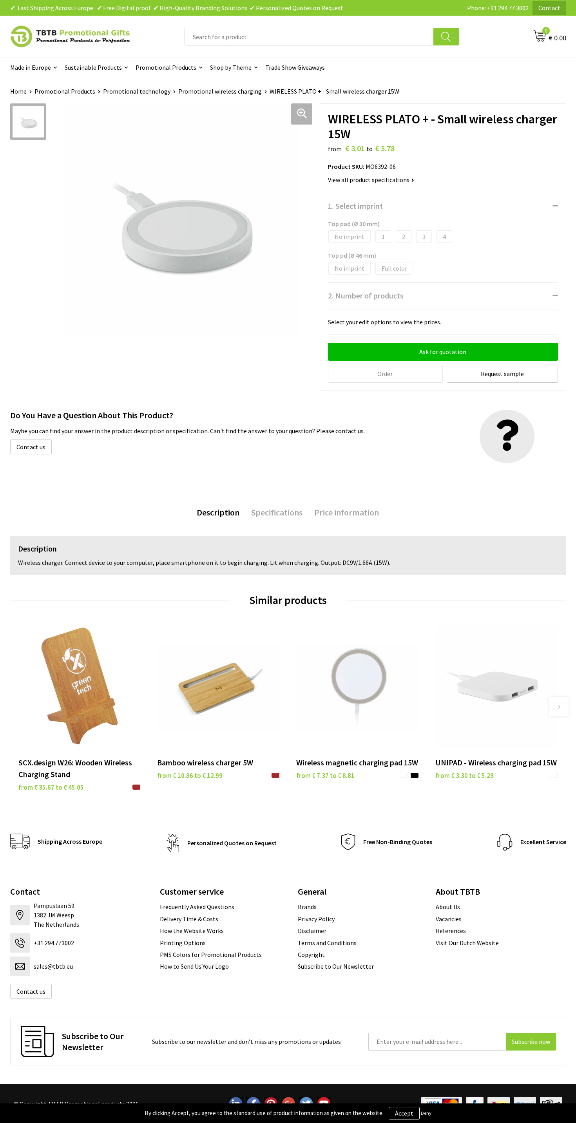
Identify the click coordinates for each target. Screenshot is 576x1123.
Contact (549, 8)
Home (18, 91)
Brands (307, 907)
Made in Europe (30, 67)
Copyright (311, 954)
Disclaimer (312, 931)
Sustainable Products (93, 67)
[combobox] (309, 36)
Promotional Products (166, 67)
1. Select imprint (355, 206)
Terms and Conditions (327, 943)
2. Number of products (366, 295)
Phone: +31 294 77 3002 (498, 8)
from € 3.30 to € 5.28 (464, 775)
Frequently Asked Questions (197, 907)
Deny (426, 1113)
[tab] (218, 512)
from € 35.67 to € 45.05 (51, 787)
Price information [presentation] (346, 512)
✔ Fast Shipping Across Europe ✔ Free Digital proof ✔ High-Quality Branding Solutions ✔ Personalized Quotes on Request (176, 8)
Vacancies (449, 919)
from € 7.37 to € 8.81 (325, 775)
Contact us (30, 447)
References (451, 931)
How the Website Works (192, 931)
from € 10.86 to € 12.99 (190, 775)
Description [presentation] (218, 512)
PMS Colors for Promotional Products (211, 954)
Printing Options (183, 943)
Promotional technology (136, 91)
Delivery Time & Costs (189, 919)
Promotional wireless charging (220, 91)
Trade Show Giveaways (295, 67)
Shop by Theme (231, 67)
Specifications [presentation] (276, 512)
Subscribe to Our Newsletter (336, 966)
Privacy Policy (316, 919)
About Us (448, 907)
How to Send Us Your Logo (194, 966)
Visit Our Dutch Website (467, 943)
